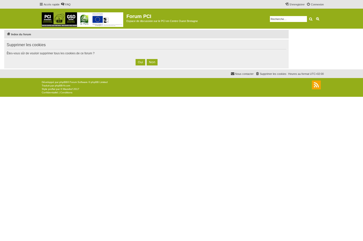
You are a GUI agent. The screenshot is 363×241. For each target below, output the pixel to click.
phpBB (63, 82)
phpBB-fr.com (62, 85)
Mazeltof (68, 89)
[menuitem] (66, 4)
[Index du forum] (82, 18)
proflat (51, 89)
